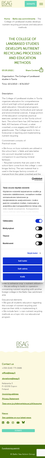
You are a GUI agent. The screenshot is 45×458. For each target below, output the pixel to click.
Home (7, 19)
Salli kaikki (22, 261)
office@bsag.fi (8, 373)
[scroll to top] (38, 449)
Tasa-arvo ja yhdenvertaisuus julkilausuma (22, 403)
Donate (31, 3)
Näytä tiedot (32, 253)
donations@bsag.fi (10, 378)
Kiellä (22, 277)
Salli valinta (22, 269)
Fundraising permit (10, 448)
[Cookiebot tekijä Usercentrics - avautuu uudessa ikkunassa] (32, 179)
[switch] (38, 228)
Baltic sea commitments (24, 19)
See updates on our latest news (16, 417)
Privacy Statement (10, 398)
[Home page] (22, 345)
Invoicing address (10, 394)
